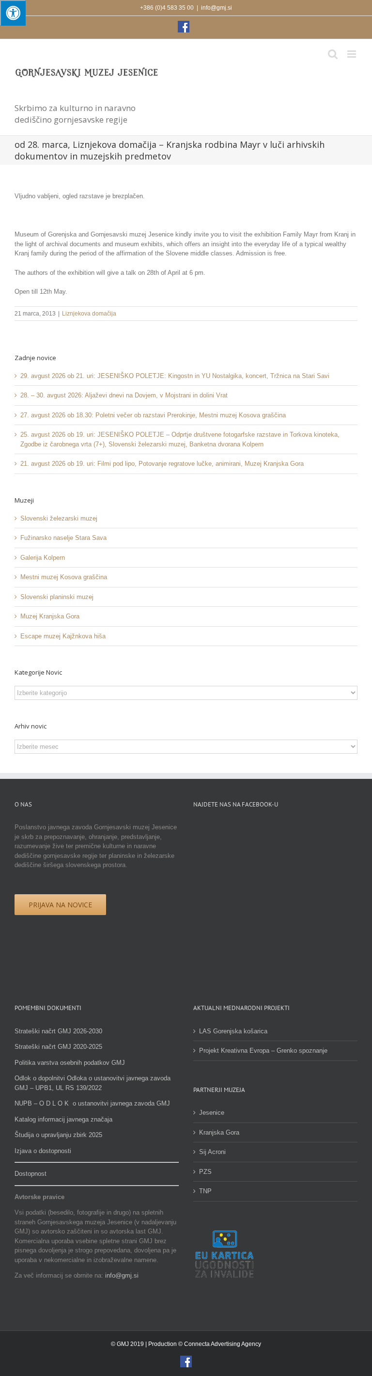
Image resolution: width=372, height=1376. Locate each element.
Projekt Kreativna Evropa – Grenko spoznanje (263, 1050)
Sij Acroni (212, 1151)
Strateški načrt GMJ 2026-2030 (58, 1031)
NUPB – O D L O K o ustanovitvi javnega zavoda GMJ (92, 1103)
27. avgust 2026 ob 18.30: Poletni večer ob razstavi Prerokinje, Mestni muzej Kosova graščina (153, 415)
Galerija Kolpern (42, 557)
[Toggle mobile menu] (352, 54)
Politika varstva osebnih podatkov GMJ (70, 1062)
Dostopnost (30, 1173)
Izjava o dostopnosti (43, 1151)
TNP (205, 1191)
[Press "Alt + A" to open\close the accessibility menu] (13, 13)
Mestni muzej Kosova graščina (63, 577)
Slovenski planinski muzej (56, 597)
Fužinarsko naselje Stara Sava (63, 537)
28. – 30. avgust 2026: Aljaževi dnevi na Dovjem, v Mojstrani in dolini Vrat (124, 395)
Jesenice (211, 1112)
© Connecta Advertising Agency (219, 1344)
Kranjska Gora (219, 1132)
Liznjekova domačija (89, 313)
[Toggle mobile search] (333, 54)
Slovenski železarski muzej (58, 518)
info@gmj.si (216, 7)
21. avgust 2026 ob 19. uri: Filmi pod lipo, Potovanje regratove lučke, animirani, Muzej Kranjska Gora (162, 463)
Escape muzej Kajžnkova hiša (63, 636)
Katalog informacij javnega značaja (63, 1119)
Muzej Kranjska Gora (49, 616)
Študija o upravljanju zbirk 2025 (58, 1135)
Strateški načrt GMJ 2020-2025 (58, 1046)
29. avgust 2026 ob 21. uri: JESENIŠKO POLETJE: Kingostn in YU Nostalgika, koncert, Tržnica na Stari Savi (174, 376)
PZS (205, 1171)
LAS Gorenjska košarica (233, 1031)
